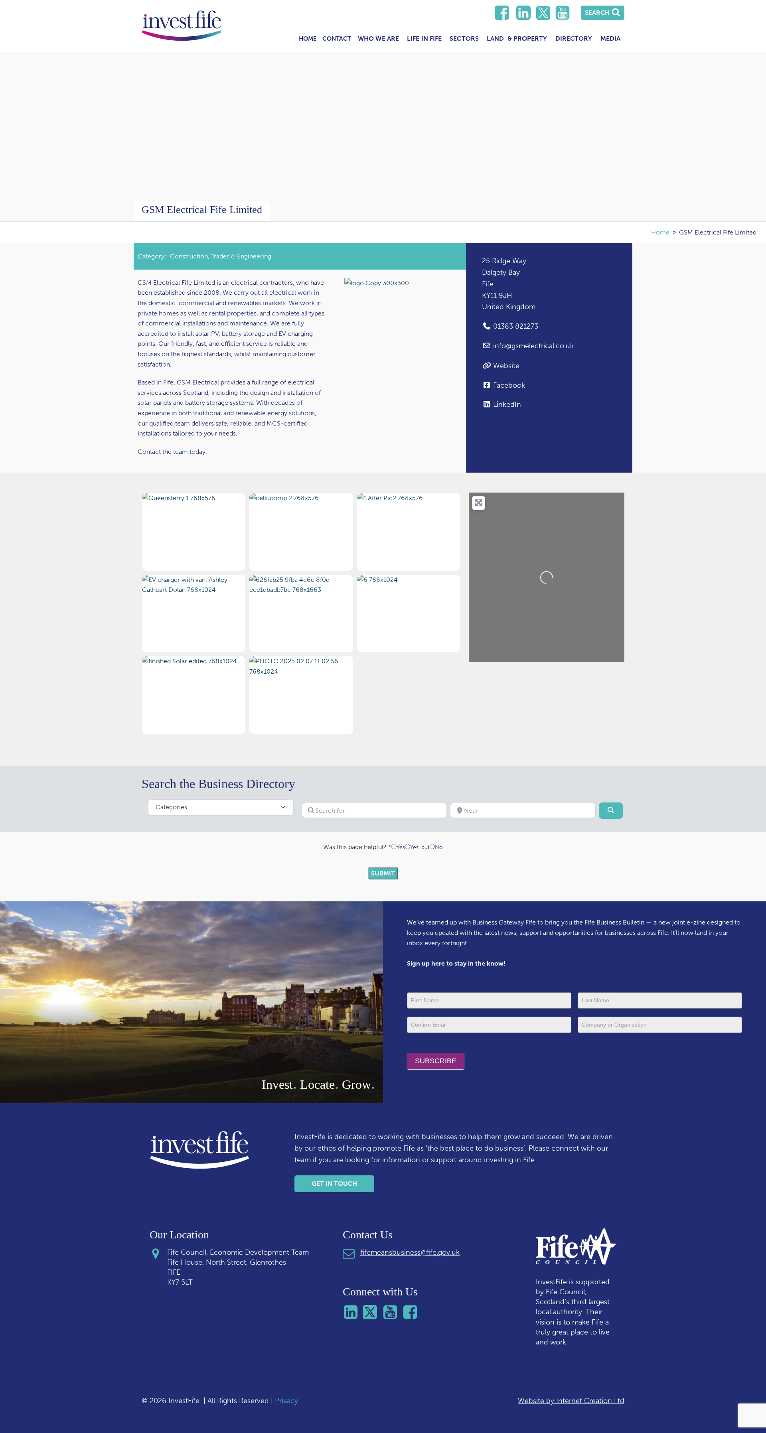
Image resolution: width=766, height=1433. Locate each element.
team (181, 451)
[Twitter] (543, 13)
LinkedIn (507, 404)
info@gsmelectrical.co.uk (533, 345)
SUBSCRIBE (435, 1061)
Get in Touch (334, 1183)
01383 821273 (515, 326)
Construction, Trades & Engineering (220, 256)
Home (308, 38)
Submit (383, 873)
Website (506, 365)
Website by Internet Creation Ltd (571, 1400)
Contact (336, 38)
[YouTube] (562, 12)
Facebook (509, 385)
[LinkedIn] (502, 13)
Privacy (286, 1400)
